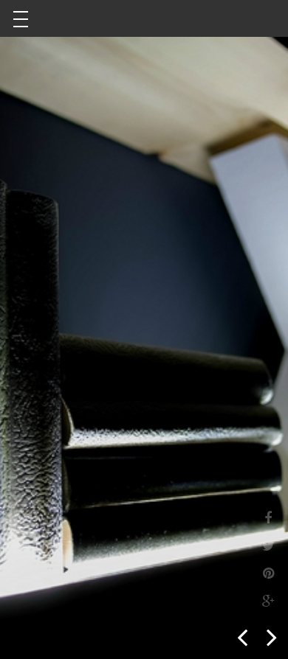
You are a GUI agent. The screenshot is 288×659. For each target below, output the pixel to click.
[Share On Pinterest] (268, 572)
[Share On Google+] (268, 600)
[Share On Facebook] (268, 516)
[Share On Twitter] (268, 544)
